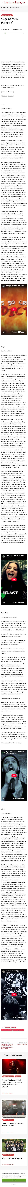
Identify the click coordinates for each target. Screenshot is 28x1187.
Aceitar (14, 1180)
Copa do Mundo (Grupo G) (12, 1158)
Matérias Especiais (7, 15)
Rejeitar (14, 1184)
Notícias (18, 1076)
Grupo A (4, 92)
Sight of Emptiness (7, 1029)
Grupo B (10, 92)
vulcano (15, 1029)
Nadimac (13, 1027)
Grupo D (10, 96)
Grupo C (4, 96)
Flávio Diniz (6, 29)
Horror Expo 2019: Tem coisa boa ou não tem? (12, 1124)
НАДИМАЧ (21, 1029)
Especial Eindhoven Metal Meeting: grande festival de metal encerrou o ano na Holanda (12, 1083)
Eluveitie (7, 1027)
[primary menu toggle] (2, 2)
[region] (14, 1178)
